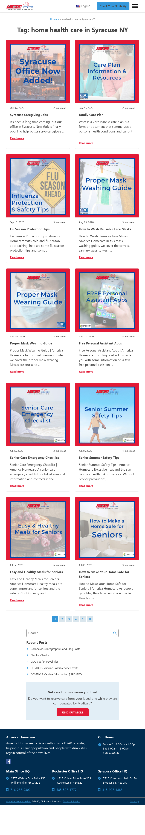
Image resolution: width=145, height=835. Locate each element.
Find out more (72, 712)
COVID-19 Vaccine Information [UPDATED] (57, 674)
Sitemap (134, 801)
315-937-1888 (112, 789)
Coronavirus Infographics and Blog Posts (55, 649)
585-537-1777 (66, 789)
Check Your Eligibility (113, 6)
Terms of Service (71, 801)
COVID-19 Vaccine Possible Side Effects (54, 668)
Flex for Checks (40, 655)
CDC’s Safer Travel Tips (45, 661)
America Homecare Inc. (18, 801)
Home (53, 19)
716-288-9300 (20, 789)
